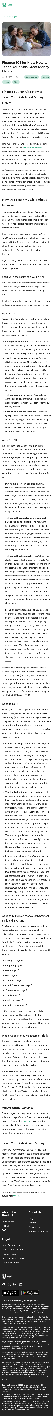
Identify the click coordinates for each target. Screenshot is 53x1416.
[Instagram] (14, 1284)
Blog (31, 1218)
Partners (33, 1222)
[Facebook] (3, 1284)
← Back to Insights (10, 16)
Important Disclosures (13, 1258)
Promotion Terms (10, 1262)
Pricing (5, 1225)
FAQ (4, 1230)
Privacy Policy (9, 1254)
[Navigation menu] (49, 5)
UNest (16, 1195)
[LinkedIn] (20, 1284)
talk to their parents (32, 147)
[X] (9, 1284)
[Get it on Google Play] (30, 1292)
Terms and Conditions (13, 1249)
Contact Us (34, 1227)
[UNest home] (7, 5)
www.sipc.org (21, 1323)
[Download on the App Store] (10, 1293)
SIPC (41, 1313)
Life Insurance (9, 1221)
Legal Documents (11, 1245)
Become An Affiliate (38, 1231)
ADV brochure (32, 1356)
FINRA (33, 1313)
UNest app (27, 1121)
